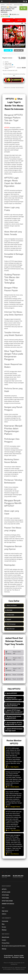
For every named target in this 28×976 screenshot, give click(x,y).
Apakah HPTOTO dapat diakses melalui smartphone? (14, 711)
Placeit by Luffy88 (18, 955)
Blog (3, 924)
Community (5, 921)
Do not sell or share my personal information (14, 945)
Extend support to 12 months (15, 67)
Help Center (5, 911)
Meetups (4, 930)
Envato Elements (8, 955)
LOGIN (8, 20)
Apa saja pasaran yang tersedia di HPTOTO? (12, 705)
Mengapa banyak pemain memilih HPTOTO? (13, 717)
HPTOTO (3, 4)
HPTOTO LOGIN (6, 892)
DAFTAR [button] (17, 50)
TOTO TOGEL (5, 895)
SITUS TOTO (9, 4)
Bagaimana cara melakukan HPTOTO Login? (13, 698)
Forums (4, 927)
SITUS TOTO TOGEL (18, 4)
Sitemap (4, 948)
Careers (4, 940)
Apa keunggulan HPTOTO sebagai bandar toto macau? (13, 723)
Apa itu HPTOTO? (12, 693)
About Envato (5, 937)
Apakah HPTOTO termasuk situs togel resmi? (13, 729)
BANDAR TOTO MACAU (8, 903)
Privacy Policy (5, 943)
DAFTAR (20, 20)
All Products (15, 957)
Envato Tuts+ (7, 957)
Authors (4, 914)
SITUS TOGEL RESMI (7, 900)
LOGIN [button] (7, 50)
